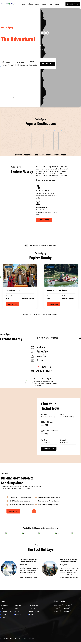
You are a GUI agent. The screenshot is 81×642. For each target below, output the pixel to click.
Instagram (57, 605)
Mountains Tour (42, 351)
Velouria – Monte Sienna (57, 290)
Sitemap (32, 608)
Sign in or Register (7, 74)
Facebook (65, 608)
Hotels (3, 614)
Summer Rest (41, 356)
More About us (44, 220)
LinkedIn (57, 611)
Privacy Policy (34, 611)
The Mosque (39, 155)
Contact (57, 4)
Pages (43, 4)
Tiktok (56, 608)
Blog (50, 4)
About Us (4, 605)
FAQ (16, 608)
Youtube (66, 611)
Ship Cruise (41, 347)
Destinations (6, 611)
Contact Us (19, 614)
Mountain (27, 155)
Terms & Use (33, 605)
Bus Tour (40, 360)
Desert (48, 155)
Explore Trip (12, 304)
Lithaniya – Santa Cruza (15, 290)
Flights (31, 614)
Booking (18, 605)
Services (4, 608)
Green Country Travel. (13, 638)
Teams (3, 618)
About (30, 4)
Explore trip (47, 63)
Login (17, 611)
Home (23, 4)
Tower (56, 155)
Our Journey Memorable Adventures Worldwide (28, 561)
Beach (63, 155)
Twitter (67, 605)
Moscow (18, 155)
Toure (36, 4)
